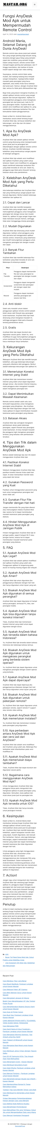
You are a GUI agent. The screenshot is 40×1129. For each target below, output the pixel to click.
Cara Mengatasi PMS (11, 1026)
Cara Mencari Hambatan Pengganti (16, 1115)
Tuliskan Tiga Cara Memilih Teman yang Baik (19, 1090)
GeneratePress (20, 1126)
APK (6, 954)
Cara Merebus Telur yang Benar (15, 981)
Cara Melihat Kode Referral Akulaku (16, 1104)
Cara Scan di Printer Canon (13, 1012)
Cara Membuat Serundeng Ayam (15, 1065)
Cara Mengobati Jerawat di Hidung (16, 998)
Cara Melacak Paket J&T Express (15, 989)
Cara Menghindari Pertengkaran (15, 1107)
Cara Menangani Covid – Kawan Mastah (18, 1062)
